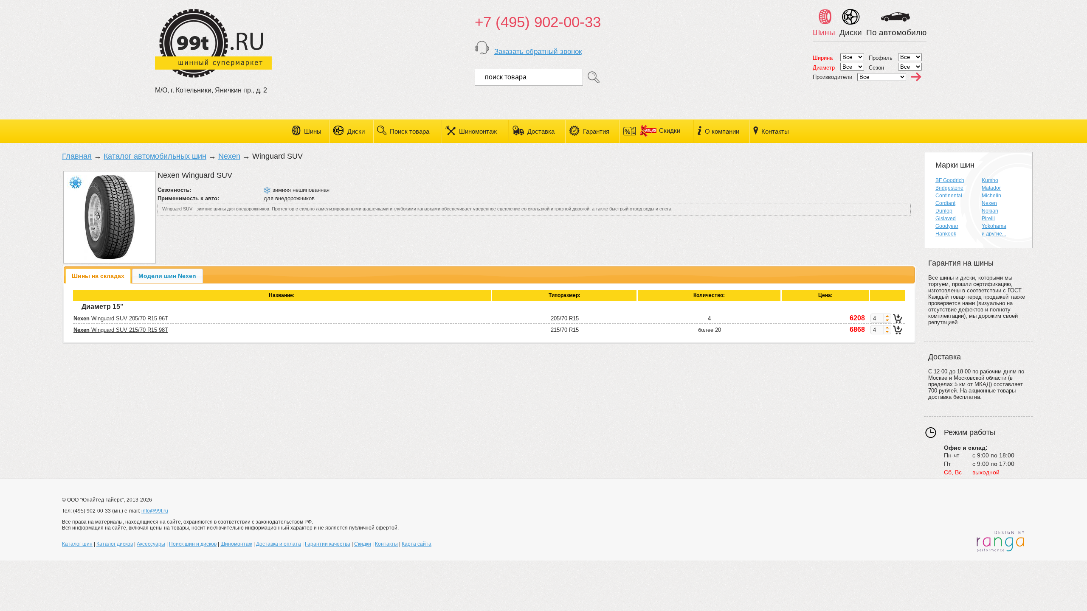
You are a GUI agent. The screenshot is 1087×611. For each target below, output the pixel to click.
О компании (722, 131)
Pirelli (988, 218)
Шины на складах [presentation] (98, 275)
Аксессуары (151, 544)
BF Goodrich (949, 180)
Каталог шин (77, 544)
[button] (887, 316)
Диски (356, 131)
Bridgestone (949, 188)
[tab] (98, 276)
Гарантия (596, 131)
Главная (77, 156)
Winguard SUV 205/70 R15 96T (120, 318)
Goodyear (946, 226)
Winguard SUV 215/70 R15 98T (120, 330)
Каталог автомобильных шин (155, 156)
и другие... (994, 234)
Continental (948, 196)
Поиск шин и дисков (193, 544)
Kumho (990, 180)
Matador (991, 188)
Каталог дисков (114, 544)
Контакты (775, 131)
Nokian (990, 211)
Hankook (945, 234)
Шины (312, 131)
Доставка (541, 131)
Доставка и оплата (278, 544)
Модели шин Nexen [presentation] (167, 275)
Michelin (991, 196)
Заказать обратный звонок (538, 52)
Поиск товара (409, 131)
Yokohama (994, 226)
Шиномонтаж (478, 131)
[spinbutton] (877, 318)
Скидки (668, 130)
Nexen (229, 156)
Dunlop (943, 211)
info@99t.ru (154, 511)
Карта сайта (416, 544)
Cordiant (945, 203)
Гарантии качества (327, 544)
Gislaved (945, 218)
